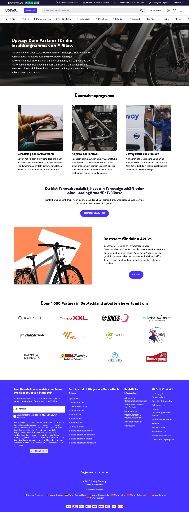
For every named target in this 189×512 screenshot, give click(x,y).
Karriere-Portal (159, 432)
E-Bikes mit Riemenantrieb (82, 435)
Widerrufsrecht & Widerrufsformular (133, 416)
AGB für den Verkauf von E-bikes (134, 406)
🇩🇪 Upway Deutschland (75, 495)
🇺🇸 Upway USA (118, 495)
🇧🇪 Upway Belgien (55, 495)
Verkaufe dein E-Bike (162, 420)
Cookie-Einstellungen (94, 489)
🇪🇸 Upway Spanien (95, 498)
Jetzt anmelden (39, 451)
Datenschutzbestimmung (24, 425)
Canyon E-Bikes (76, 403)
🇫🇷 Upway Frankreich (34, 495)
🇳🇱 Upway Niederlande (99, 495)
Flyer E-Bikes (75, 415)
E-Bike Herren (75, 423)
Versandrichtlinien (133, 422)
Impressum (129, 426)
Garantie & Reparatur (162, 401)
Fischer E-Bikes (76, 411)
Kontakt (156, 409)
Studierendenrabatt (161, 436)
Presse (155, 424)
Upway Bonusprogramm (163, 440)
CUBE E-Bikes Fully (78, 407)
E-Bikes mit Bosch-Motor (81, 431)
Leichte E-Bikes (76, 427)
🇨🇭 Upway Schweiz (157, 495)
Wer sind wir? (158, 428)
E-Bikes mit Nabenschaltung (82, 443)
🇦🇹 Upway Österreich (136, 495)
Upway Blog (74, 399)
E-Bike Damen (75, 419)
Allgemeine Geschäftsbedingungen (135, 399)
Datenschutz (130, 411)
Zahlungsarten (159, 405)
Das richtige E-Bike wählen (161, 414)
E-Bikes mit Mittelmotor (80, 439)
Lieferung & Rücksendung (158, 395)
